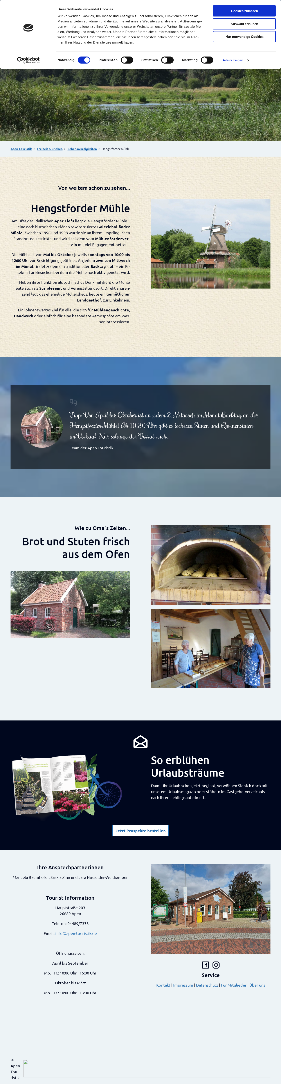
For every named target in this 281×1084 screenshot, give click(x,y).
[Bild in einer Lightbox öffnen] (210, 244)
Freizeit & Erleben (50, 149)
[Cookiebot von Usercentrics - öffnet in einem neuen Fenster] (28, 60)
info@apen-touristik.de (76, 933)
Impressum (183, 985)
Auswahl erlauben (244, 24)
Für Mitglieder (234, 985)
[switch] (127, 60)
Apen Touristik (21, 149)
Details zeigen (232, 60)
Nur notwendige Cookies (244, 36)
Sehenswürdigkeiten (82, 149)
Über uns (257, 985)
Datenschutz (207, 985)
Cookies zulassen (244, 11)
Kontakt (163, 985)
